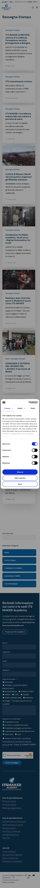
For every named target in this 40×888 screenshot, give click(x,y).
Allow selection (20, 478)
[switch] (32, 450)
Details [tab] (20, 408)
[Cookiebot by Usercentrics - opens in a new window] (29, 402)
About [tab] (33, 408)
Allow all (20, 472)
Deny (20, 484)
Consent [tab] (7, 408)
